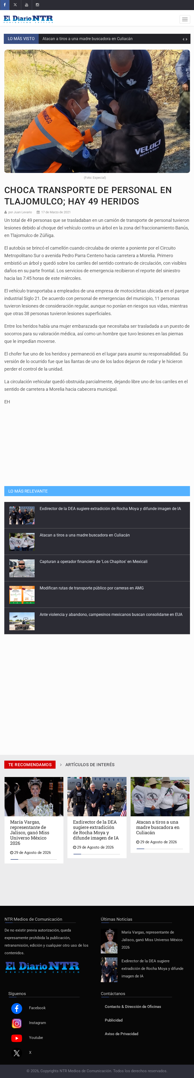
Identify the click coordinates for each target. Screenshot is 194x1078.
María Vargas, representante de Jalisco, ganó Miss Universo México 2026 (152, 940)
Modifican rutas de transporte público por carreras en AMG (92, 563)
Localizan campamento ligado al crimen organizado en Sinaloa (96, 616)
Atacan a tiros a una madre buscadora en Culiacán (87, 38)
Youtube (36, 1038)
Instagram (37, 1023)
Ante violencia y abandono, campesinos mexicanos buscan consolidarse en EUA (111, 589)
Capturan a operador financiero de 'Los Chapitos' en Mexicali (94, 536)
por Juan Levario (20, 212)
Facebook (37, 1008)
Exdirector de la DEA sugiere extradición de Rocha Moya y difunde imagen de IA (152, 968)
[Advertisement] (97, 443)
